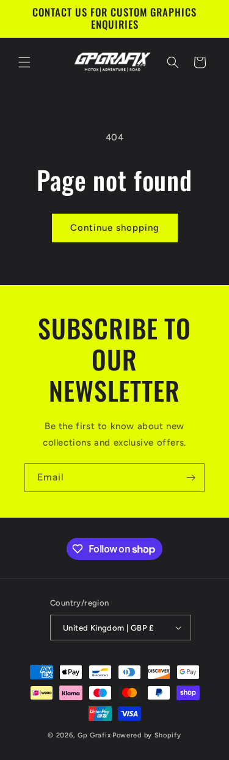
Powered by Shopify (146, 735)
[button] (24, 62)
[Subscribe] (190, 477)
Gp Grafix (94, 735)
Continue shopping (114, 227)
